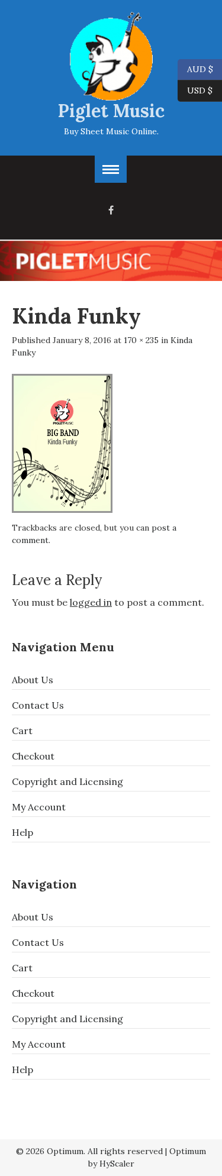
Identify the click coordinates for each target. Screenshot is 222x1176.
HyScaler (116, 1163)
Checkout (33, 756)
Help (22, 832)
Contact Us (38, 705)
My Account (39, 807)
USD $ (200, 89)
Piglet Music (111, 110)
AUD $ (195, 68)
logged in (91, 602)
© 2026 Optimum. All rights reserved (89, 1151)
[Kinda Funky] (62, 442)
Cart (22, 730)
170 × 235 (141, 340)
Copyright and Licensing (67, 781)
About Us (32, 680)
